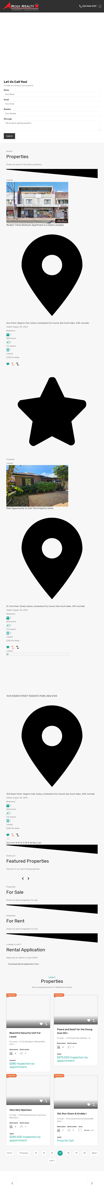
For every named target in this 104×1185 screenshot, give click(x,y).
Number (7, 109)
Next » (95, 1153)
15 (19, 843)
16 (21, 843)
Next (35, 843)
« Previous (23, 1153)
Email (6, 100)
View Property (28, 1021)
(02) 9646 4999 (89, 6)
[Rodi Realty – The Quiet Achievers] (21, 9)
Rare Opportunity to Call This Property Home (29, 508)
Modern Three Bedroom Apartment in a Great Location (35, 225)
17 (23, 843)
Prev (13, 843)
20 (31, 843)
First (8, 843)
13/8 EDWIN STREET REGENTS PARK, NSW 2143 (31, 696)
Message (8, 119)
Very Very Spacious (21, 1109)
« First (9, 1153)
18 (26, 843)
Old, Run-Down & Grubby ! (72, 1113)
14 (16, 843)
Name (6, 90)
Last (39, 843)
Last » (52, 1161)
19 (28, 843)
